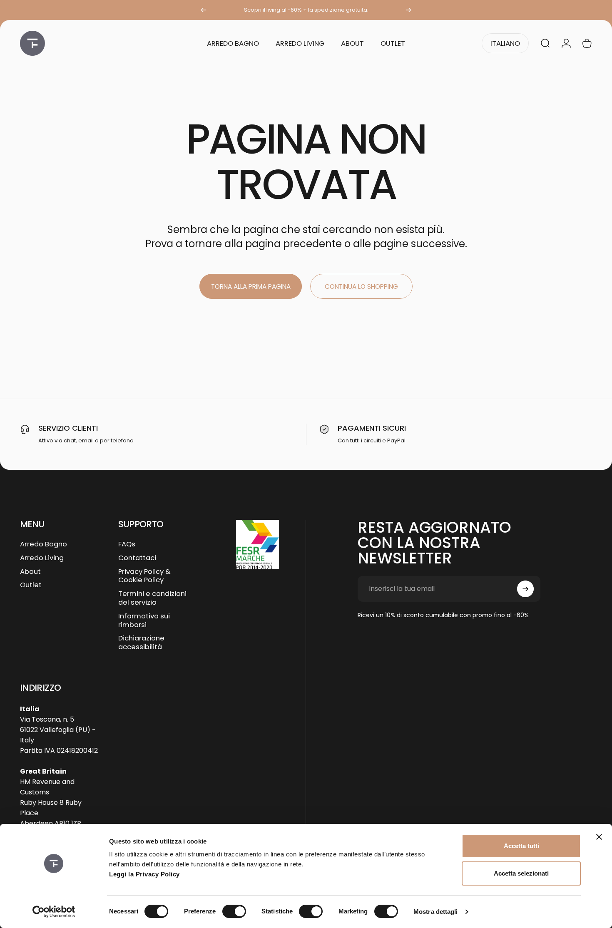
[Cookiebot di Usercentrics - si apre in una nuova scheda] (53, 912)
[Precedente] (203, 10)
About (30, 572)
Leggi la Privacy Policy (144, 874)
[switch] (234, 911)
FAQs (126, 544)
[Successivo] (408, 10)
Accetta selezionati (521, 873)
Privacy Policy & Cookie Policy (144, 576)
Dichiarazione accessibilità (141, 643)
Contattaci (137, 558)
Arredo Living (42, 558)
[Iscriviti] (525, 589)
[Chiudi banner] (599, 837)
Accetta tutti (521, 845)
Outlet (31, 585)
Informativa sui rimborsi (144, 621)
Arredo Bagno (43, 544)
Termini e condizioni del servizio (152, 598)
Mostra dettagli (435, 911)
